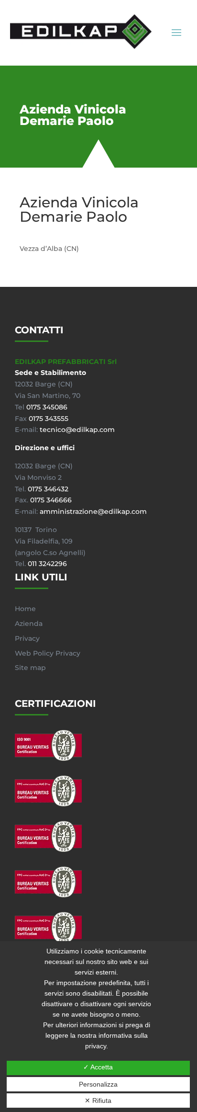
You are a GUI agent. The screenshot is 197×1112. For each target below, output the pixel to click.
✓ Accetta (98, 1067)
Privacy (27, 638)
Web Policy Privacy (47, 653)
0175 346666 (51, 500)
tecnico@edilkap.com (77, 429)
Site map (30, 667)
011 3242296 (47, 563)
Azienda (29, 623)
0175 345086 (46, 407)
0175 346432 (48, 489)
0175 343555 (48, 418)
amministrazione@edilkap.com (93, 511)
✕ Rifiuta (98, 1100)
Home (25, 608)
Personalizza (98, 1084)
